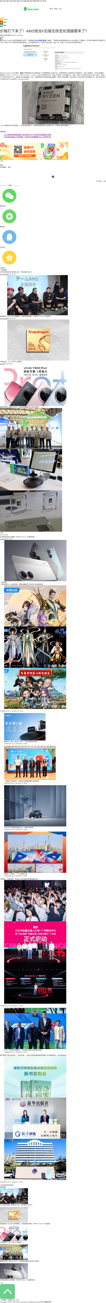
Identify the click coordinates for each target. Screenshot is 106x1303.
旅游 (18, 1)
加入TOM (16, 1300)
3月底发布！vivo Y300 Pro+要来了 (11, 361)
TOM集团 (3, 1300)
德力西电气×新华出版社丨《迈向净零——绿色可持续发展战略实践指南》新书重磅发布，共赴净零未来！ (33, 1055)
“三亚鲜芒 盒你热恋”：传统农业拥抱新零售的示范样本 (21, 781)
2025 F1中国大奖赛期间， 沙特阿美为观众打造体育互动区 (23, 1050)
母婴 (24, 1)
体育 (11, 1)
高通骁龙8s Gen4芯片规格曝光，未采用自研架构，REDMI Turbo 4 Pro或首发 (25, 316)
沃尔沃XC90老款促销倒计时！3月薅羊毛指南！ (19, 827)
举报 (1, 165)
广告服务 (9, 1300)
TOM (1, 711)
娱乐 (8, 1)
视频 (27, 1)
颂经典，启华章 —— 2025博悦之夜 (15, 874)
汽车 (41, 1)
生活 (21, 1)
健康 (34, 1)
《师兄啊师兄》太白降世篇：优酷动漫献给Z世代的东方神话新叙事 (21, 584)
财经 (31, 1)
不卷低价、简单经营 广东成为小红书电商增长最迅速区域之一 (20, 879)
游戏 (14, 1)
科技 (44, 1)
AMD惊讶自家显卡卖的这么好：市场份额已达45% (16, 272)
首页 (1, 1)
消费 (37, 1)
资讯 (4, 1)
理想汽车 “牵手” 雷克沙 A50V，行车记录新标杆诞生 (20, 741)
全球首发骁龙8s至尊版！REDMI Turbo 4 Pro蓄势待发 (17, 537)
